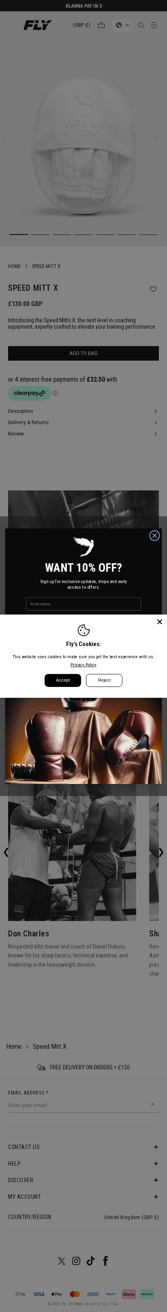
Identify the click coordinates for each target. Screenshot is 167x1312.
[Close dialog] (154, 535)
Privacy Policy (83, 665)
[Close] (160, 621)
